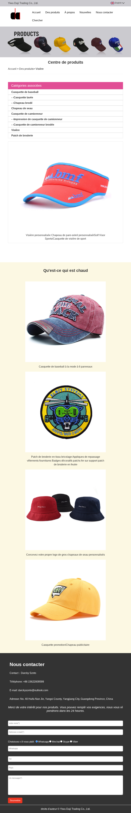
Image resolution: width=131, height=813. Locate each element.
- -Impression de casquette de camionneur (36, 119)
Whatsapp (43, 741)
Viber (75, 741)
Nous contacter (104, 12)
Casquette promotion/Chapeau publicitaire (65, 644)
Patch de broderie (22, 135)
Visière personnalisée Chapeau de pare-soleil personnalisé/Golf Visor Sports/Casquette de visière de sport (65, 237)
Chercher (37, 20)
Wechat (56, 741)
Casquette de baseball (24, 92)
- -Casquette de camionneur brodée (32, 124)
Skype (66, 741)
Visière (15, 130)
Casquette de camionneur (27, 113)
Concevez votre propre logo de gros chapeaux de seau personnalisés (65, 554)
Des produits (52, 12)
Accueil (36, 12)
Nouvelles (85, 12)
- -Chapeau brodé (21, 103)
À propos (70, 12)
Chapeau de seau (22, 108)
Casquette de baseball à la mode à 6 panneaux (65, 366)
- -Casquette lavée (22, 97)
